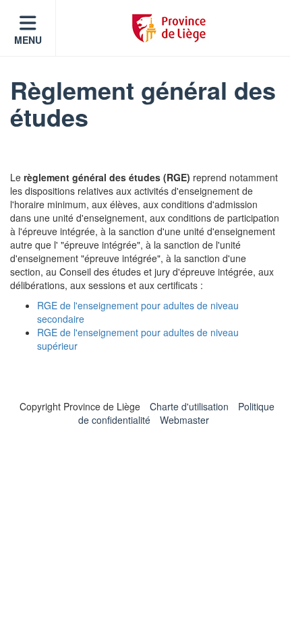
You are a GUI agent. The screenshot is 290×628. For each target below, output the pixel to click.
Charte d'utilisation (189, 406)
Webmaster (184, 420)
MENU (28, 39)
